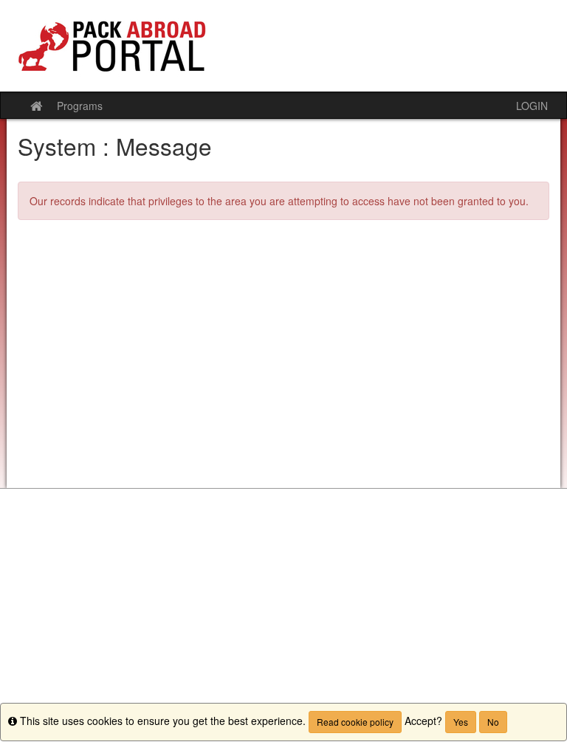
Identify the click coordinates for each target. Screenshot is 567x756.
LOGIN (532, 105)
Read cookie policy (355, 721)
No (493, 721)
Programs (80, 105)
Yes (460, 721)
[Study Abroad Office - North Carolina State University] (283, 46)
